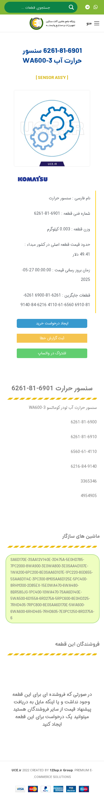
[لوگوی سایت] (52, 23)
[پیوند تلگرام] (87, 7)
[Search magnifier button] (72, 7)
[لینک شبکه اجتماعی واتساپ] (96, 7)
